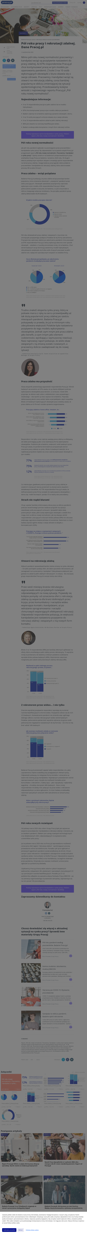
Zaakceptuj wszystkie (9, 1230)
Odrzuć (20, 1230)
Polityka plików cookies (32, 1230)
